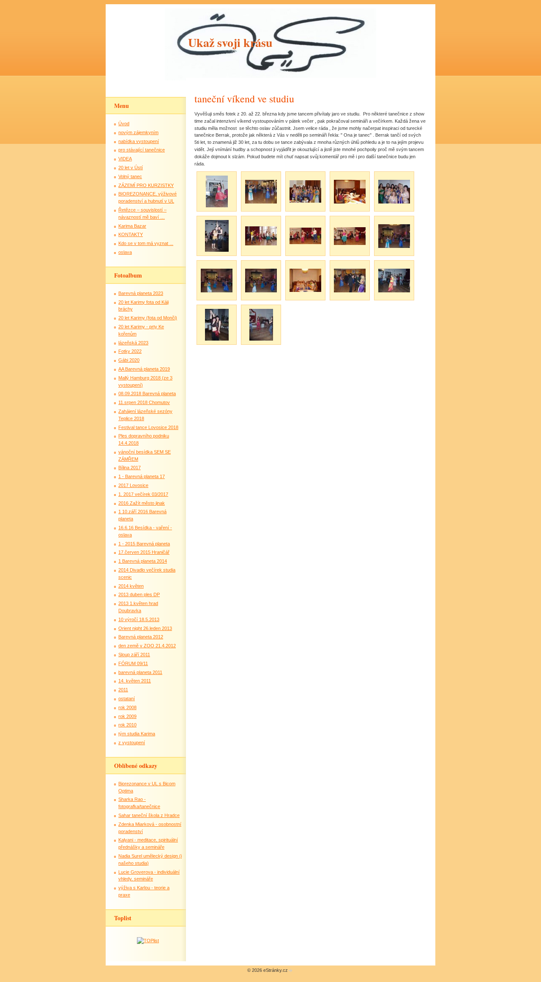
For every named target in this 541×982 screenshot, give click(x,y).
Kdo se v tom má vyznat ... (145, 243)
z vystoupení (131, 742)
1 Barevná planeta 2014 (142, 561)
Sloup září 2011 (134, 654)
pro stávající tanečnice (141, 149)
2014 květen (131, 586)
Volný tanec (130, 176)
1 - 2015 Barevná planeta (144, 543)
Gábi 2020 (128, 360)
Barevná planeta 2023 (140, 293)
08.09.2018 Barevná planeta (147, 393)
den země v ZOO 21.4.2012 (147, 645)
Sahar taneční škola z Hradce (149, 815)
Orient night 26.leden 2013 (145, 628)
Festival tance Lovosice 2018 (148, 427)
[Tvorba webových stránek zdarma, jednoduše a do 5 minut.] (291, 971)
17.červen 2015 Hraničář (143, 552)
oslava (125, 252)
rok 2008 (127, 707)
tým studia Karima (136, 733)
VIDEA (125, 158)
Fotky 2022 (130, 351)
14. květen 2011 (134, 680)
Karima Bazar (132, 225)
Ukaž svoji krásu (230, 42)
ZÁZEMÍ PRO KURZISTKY (146, 185)
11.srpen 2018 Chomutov (144, 402)
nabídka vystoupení (138, 141)
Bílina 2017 (129, 467)
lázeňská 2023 (133, 342)
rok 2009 (127, 716)
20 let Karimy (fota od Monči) (147, 317)
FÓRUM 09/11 (133, 663)
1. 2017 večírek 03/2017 (143, 494)
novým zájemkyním (138, 132)
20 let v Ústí (130, 167)
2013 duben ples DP (139, 594)
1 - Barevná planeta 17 (141, 476)
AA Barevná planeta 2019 (144, 368)
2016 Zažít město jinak (141, 503)
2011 (123, 689)
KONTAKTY (130, 234)
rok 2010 (127, 724)
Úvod (123, 123)
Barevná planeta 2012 (140, 636)
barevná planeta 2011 (140, 672)
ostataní (126, 698)
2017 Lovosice (133, 485)
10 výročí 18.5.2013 (138, 619)
